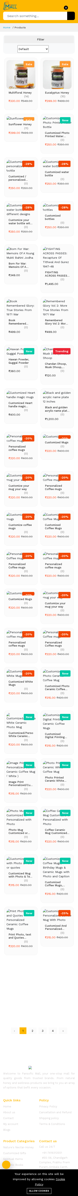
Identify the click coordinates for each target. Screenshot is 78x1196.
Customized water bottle (57, 173)
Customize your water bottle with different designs (20, 221)
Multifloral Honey (20, 92)
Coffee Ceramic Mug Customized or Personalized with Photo (56, 831)
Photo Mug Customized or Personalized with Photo (20, 831)
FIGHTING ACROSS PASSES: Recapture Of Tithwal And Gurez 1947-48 (57, 274)
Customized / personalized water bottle (17, 178)
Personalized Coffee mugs (53, 487)
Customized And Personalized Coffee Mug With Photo (56, 927)
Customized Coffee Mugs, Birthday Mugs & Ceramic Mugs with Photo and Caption (55, 884)
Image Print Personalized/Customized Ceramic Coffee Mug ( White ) (21, 783)
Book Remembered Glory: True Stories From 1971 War (21, 322)
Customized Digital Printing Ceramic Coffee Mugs (55, 735)
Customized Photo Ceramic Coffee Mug (57, 688)
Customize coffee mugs (20, 526)
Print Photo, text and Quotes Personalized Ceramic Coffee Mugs (20, 936)
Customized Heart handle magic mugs (20, 404)
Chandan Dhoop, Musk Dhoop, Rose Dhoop (56, 365)
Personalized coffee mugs (17, 448)
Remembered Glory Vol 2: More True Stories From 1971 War (57, 322)
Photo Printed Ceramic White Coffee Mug (54, 779)
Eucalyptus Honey (57, 92)
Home (6, 27)
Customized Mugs (56, 442)
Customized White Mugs (21, 683)
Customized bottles (53, 217)
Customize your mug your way (19, 487)
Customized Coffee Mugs (53, 526)
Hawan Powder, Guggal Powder (19, 361)
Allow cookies (39, 1191)
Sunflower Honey (20, 124)
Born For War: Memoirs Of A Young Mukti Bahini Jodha (17, 265)
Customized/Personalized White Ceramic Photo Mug (21, 734)
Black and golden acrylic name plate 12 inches (57, 409)
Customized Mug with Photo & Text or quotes (21, 875)
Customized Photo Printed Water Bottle (57, 134)
